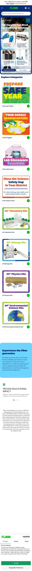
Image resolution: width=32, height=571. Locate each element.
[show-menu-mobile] (2, 8)
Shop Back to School (9, 70)
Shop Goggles (23, 70)
